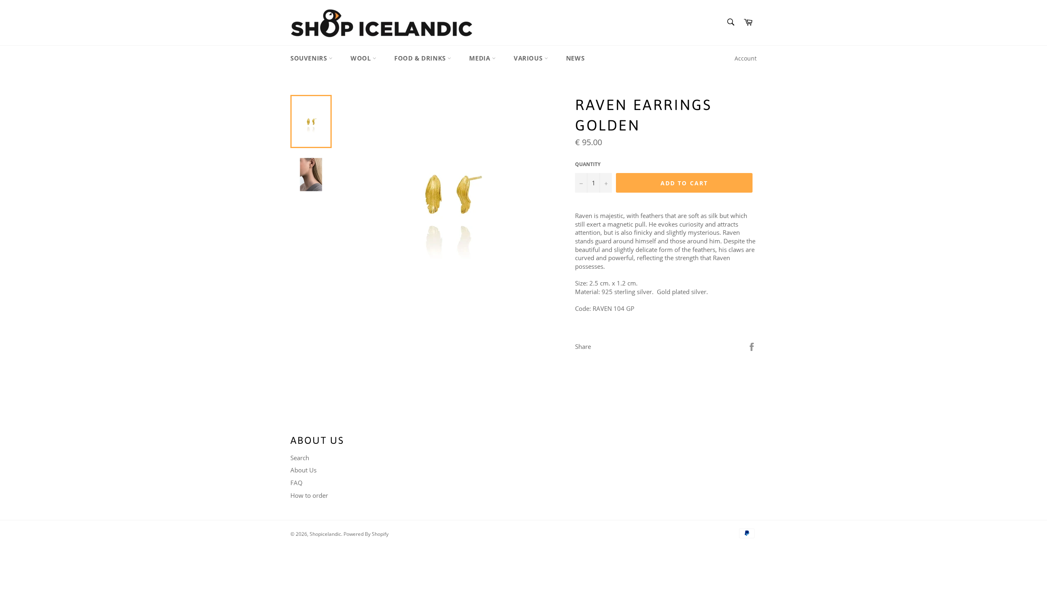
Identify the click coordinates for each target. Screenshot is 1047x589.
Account (746, 58)
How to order (309, 495)
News (575, 58)
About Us (303, 470)
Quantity (587, 164)
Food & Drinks (420, 58)
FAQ (296, 483)
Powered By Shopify (366, 534)
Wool (361, 58)
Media (480, 58)
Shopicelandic (325, 534)
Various (529, 58)
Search (299, 458)
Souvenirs (309, 58)
